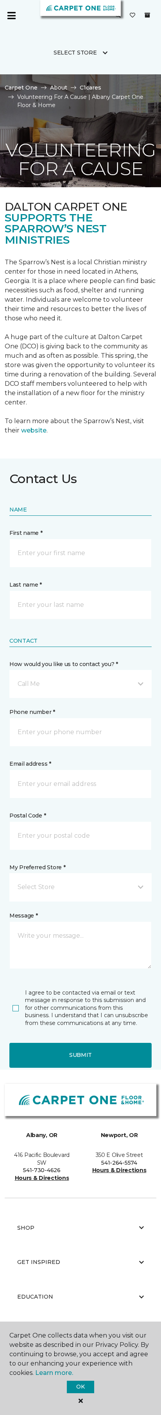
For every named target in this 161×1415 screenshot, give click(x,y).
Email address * (30, 763)
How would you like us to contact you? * (63, 664)
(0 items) (147, 15)
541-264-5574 (119, 1162)
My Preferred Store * (37, 867)
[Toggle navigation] (11, 16)
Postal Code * (27, 815)
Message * (23, 915)
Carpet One (21, 87)
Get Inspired (38, 1262)
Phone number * (32, 712)
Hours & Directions (42, 1177)
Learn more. (54, 1372)
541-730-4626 (42, 1170)
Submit (80, 1054)
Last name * (25, 584)
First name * (26, 533)
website (34, 430)
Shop (25, 1227)
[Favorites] (132, 15)
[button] (80, 684)
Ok (80, 1386)
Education (35, 1296)
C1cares (90, 87)
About (58, 87)
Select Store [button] (75, 52)
